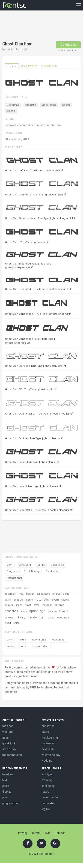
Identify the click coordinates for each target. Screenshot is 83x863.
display (6, 791)
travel (28, 605)
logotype (47, 774)
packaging (48, 786)
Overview (12, 66)
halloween (48, 743)
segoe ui (65, 600)
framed (63, 611)
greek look (8, 743)
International (14, 577)
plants (29, 599)
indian (24, 646)
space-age (37, 611)
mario (24, 611)
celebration (59, 639)
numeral (9, 605)
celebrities (10, 594)
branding (47, 780)
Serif (9, 564)
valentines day (51, 755)
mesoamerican (12, 755)
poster (66, 104)
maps (19, 605)
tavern (55, 599)
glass (51, 617)
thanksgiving (50, 737)
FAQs (47, 833)
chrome (59, 605)
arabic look (9, 749)
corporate (48, 803)
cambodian (41, 646)
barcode (9, 617)
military (20, 617)
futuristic (30, 104)
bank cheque (43, 594)
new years (48, 749)
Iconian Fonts (14, 49)
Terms (36, 833)
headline (7, 774)
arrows (56, 593)
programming (10, 803)
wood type (63, 617)
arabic (10, 646)
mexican (7, 726)
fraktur (30, 593)
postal (36, 605)
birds (66, 593)
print (5, 797)
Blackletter (52, 571)
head (8, 622)
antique (18, 599)
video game (49, 104)
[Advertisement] (39, 26)
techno (10, 110)
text (4, 780)
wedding (47, 760)
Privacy (22, 833)
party (9, 639)
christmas (48, 726)
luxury (22, 639)
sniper (16, 623)
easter (46, 731)
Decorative (13, 104)
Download (68, 44)
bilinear (47, 605)
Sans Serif (25, 564)
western (7, 731)
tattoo (45, 791)
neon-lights (39, 639)
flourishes (11, 611)
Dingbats (12, 571)
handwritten (36, 617)
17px (21, 594)
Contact (60, 833)
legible (46, 809)
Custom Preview (29, 65)
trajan (8, 600)
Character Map (49, 65)
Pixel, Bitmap (32, 571)
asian (5, 737)
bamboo (52, 611)
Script (40, 564)
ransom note (50, 797)
